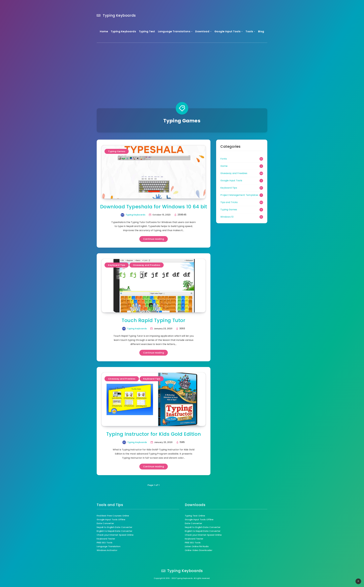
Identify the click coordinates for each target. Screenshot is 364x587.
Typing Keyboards (119, 15)
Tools (249, 31)
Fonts (223, 158)
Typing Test (147, 31)
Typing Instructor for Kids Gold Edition (153, 434)
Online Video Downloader (198, 550)
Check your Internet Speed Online (115, 534)
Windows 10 (226, 216)
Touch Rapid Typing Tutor (153, 320)
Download (202, 31)
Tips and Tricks (229, 202)
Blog (261, 31)
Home (104, 31)
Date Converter (105, 523)
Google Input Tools (227, 31)
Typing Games (116, 151)
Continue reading (153, 239)
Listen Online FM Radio (197, 546)
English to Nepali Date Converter (114, 531)
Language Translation (108, 546)
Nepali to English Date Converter (114, 527)
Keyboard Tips (116, 265)
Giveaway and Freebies (146, 265)
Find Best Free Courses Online (113, 515)
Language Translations (174, 31)
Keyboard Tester (106, 538)
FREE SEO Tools (104, 542)
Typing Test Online (195, 515)
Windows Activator (107, 550)
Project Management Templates (239, 195)
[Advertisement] (182, 70)
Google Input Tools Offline (111, 519)
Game (224, 166)
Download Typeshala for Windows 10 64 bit (153, 206)
